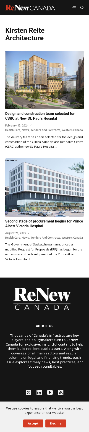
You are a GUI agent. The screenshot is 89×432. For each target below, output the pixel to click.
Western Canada (72, 130)
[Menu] (74, 8)
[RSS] (60, 392)
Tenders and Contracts (45, 130)
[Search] (82, 7)
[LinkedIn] (39, 392)
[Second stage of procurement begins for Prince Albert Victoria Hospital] (44, 187)
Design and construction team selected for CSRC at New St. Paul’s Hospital (40, 116)
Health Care (12, 130)
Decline (55, 423)
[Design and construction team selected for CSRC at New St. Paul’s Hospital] (44, 80)
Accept (33, 423)
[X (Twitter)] (28, 392)
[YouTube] (50, 392)
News (25, 130)
